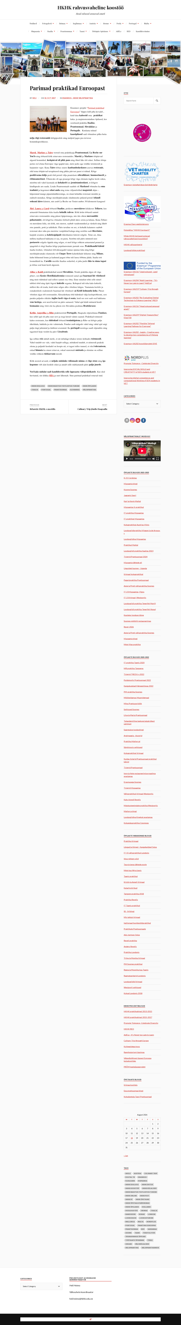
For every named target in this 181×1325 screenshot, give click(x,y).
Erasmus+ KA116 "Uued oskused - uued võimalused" (140, 273)
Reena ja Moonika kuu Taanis (136, 970)
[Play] (127, 459)
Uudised (33, 23)
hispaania (142, 1181)
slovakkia (75, 389)
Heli (35, 98)
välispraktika (89, 389)
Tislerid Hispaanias (132, 788)
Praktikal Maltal (131, 545)
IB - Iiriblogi (129, 911)
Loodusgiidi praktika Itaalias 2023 (138, 551)
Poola (119, 23)
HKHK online (131, 1195)
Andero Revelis (130, 946)
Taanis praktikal (131, 876)
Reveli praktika (130, 940)
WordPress (83, 1319)
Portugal (133, 23)
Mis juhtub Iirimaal (132, 917)
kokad (142, 1214)
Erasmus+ (67, 98)
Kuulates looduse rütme (134, 615)
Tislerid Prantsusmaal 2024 (135, 556)
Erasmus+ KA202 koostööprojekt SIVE (140, 343)
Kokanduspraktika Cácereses (136, 823)
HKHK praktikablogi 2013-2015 (138, 1011)
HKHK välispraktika (83, 98)
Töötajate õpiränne (100, 31)
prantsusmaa (60, 389)
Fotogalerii (47, 23)
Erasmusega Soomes (132, 782)
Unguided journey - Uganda (135, 568)
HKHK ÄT (129, 1199)
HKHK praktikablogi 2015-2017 (138, 1017)
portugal (46, 389)
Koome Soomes (130, 489)
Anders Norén (108, 1319)
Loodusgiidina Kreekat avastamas (138, 817)
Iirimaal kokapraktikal (133, 574)
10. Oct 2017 (50, 98)
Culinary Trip (150, 1173)
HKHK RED (129, 1029)
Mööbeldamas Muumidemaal (136, 697)
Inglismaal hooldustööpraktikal (137, 923)
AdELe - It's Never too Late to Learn (139, 1035)
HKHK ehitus (147, 1184)
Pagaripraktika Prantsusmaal (136, 580)
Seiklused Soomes (131, 709)
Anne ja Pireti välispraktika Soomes (139, 586)
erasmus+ (142, 1177)
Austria (92, 23)
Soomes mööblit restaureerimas (137, 621)
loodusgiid (130, 1218)
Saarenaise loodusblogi (134, 729)
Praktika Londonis (131, 952)
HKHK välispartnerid (133, 244)
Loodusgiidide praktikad (134, 250)
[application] (142, 450)
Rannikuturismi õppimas (134, 1052)
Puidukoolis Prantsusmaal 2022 (137, 680)
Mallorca (130, 1221)
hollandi (146, 1207)
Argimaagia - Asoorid (133, 735)
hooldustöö (131, 1210)
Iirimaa (62, 23)
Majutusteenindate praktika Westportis (141, 805)
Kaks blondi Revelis (132, 799)
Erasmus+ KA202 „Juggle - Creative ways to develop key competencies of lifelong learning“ (141, 335)
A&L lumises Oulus (132, 935)
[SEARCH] (157, 100)
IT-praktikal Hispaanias (134, 519)
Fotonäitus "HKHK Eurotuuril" (137, 230)
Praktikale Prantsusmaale (135, 929)
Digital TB (130, 1177)
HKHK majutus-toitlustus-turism (63, 386)
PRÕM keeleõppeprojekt (134, 1067)
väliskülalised (142, 1244)
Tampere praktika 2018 (134, 894)
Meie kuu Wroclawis (132, 870)
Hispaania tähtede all (133, 562)
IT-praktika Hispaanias (134, 513)
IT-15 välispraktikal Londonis (136, 853)
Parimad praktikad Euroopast (67, 88)
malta (140, 1221)
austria (137, 1173)
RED (129, 31)
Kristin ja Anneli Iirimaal (134, 882)
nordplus (151, 1221)
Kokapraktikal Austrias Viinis (136, 525)
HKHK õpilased (89, 386)
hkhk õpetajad (142, 1199)
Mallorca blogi (130, 811)
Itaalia (50, 31)
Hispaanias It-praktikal (134, 507)
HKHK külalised (149, 1188)
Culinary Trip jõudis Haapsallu (92, 409)
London (151, 1214)
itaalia (35, 389)
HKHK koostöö (132, 1188)
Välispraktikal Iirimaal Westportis (138, 794)
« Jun (126, 1155)
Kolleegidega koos (132, 1046)
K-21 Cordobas (130, 478)
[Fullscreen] (157, 459)
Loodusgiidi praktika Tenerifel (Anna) (140, 609)
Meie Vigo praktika (132, 644)
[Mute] (153, 459)
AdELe (118, 31)
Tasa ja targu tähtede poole (135, 864)
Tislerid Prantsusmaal (133, 767)
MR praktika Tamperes (133, 668)
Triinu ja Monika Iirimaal (134, 958)
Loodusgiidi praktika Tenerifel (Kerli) (140, 603)
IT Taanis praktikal (132, 905)
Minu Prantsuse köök (133, 703)
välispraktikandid (150, 1247)
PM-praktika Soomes (133, 692)
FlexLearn (130, 1181)
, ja (41, 152)
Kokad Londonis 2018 (133, 993)
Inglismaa (77, 23)
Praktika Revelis (131, 899)
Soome (106, 23)
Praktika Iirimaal (131, 841)
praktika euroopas (147, 1225)
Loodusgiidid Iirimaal (133, 981)
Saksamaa (152, 1229)
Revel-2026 (129, 627)
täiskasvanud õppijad (135, 1236)
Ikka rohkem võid (131, 859)
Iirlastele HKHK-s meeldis (42, 409)
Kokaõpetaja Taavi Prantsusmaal (138, 1096)
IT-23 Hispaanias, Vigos (134, 592)
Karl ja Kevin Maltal (132, 501)
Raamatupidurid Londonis (135, 976)
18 (132, 1138)
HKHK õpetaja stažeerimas (137, 1203)
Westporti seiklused (132, 987)
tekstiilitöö (149, 1233)
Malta (146, 23)
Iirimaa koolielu (130, 1085)
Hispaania (35, 31)
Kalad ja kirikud (130, 888)
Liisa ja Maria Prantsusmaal (135, 715)
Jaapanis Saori (130, 495)
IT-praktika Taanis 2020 (134, 662)
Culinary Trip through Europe (136, 1040)
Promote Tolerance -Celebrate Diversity (141, 1023)
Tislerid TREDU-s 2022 (134, 674)
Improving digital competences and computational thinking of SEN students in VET (142, 381)
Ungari (128, 1244)
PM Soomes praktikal (133, 964)
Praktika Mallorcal (132, 741)
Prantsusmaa (66, 31)
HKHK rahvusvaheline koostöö (91, 7)
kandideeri (130, 1214)
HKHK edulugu (38, 386)
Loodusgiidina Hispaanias (135, 539)
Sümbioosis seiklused (133, 747)
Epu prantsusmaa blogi (133, 1091)
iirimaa (144, 1210)
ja (36, 271)
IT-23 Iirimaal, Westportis (135, 597)
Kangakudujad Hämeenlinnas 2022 (138, 686)
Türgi (150, 1240)
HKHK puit (144, 1195)
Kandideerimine (143, 31)
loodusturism (146, 1218)
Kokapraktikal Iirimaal (133, 753)
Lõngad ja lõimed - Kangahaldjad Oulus (140, 847)
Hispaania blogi (131, 483)
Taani (82, 31)
